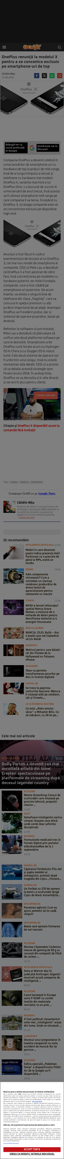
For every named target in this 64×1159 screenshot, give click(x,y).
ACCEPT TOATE (32, 1149)
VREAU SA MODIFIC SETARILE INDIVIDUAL (32, 1154)
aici (17, 1114)
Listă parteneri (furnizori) (11, 1143)
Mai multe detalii (37, 1101)
